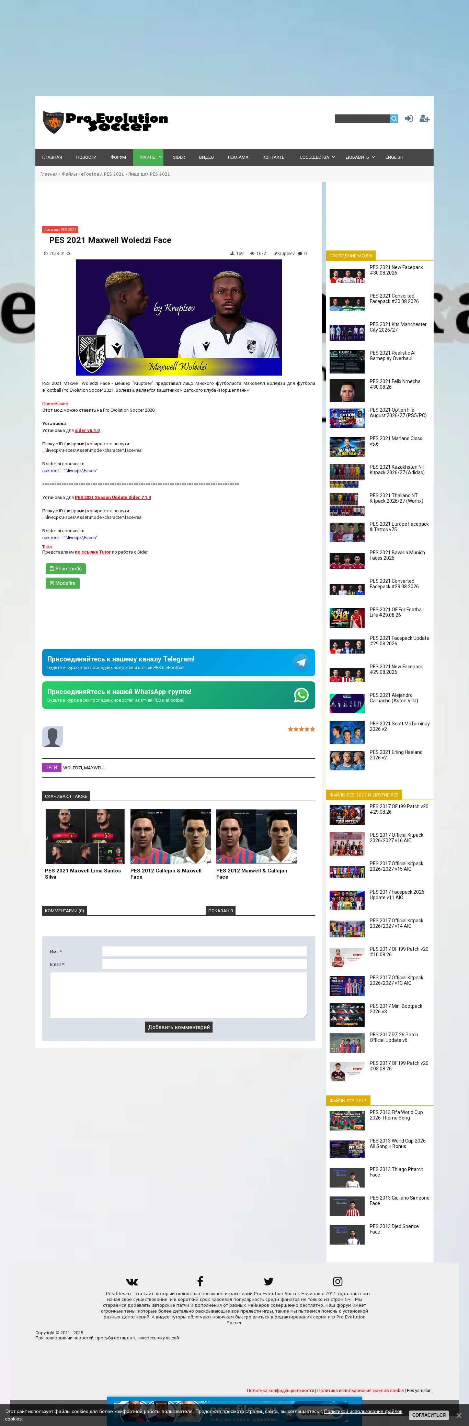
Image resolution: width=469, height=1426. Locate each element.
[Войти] (407, 120)
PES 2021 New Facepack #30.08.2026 (396, 270)
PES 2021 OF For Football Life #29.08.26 (397, 612)
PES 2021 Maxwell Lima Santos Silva (83, 874)
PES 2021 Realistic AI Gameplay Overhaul (392, 355)
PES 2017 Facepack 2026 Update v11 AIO (397, 894)
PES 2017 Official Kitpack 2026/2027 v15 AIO (396, 866)
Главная (49, 174)
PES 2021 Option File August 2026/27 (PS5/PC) (398, 412)
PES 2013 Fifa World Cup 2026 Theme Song (396, 1115)
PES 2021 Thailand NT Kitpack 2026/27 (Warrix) (396, 498)
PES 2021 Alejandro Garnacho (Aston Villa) (394, 697)
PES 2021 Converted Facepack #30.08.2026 (394, 298)
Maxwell (94, 767)
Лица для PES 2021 (149, 174)
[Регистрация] (425, 120)
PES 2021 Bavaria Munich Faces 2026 (397, 555)
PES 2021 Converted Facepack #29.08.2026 (394, 583)
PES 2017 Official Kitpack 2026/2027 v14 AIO (396, 923)
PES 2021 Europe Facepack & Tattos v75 (399, 526)
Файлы (69, 174)
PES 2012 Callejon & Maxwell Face (166, 874)
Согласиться (429, 1415)
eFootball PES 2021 (102, 174)
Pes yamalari (419, 1390)
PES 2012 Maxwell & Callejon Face (251, 874)
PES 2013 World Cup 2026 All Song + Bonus (398, 1143)
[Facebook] (200, 1283)
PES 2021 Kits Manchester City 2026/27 (398, 327)
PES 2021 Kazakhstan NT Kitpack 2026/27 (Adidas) (397, 469)
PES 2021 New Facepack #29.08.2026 (396, 669)
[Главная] (104, 132)
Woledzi (72, 767)
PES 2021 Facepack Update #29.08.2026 (399, 640)
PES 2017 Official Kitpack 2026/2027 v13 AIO (396, 980)
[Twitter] (268, 1283)
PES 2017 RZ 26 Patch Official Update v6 (394, 1037)
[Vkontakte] (131, 1283)
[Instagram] (337, 1283)
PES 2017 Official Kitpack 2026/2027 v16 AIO (396, 837)
